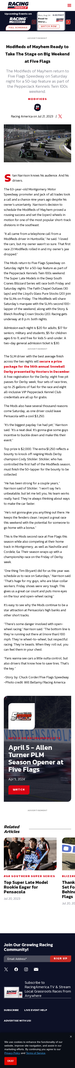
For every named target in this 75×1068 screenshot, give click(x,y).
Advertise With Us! (17, 1020)
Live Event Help (35, 1010)
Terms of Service (35, 1053)
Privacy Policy (12, 1053)
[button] (68, 22)
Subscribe (11, 1010)
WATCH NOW (49, 26)
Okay (10, 1061)
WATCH (19, 790)
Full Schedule (18, 27)
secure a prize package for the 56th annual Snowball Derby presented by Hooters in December (37, 366)
